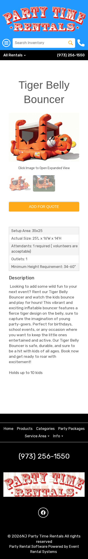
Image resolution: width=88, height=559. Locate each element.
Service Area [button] (36, 436)
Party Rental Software (28, 546)
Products (24, 428)
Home (8, 428)
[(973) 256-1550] (81, 42)
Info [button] (57, 436)
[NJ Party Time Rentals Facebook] (43, 513)
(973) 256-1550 (71, 55)
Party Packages (71, 428)
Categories (45, 428)
